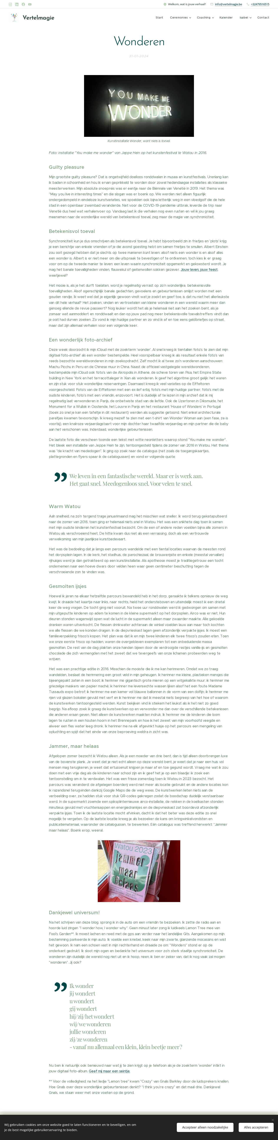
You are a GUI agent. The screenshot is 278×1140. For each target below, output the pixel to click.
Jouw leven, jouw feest (199, 269)
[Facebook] (23, 4)
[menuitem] (161, 17)
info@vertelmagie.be (228, 4)
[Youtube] (30, 4)
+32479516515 (260, 4)
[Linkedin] (17, 4)
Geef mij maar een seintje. (109, 1071)
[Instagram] (10, 4)
